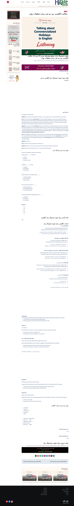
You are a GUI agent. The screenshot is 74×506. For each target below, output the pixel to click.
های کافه (47, 445)
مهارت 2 (65, 11)
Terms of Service (44, 494)
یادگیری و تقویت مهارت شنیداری (36, 445)
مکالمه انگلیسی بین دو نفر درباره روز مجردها (58, 461)
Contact (45, 488)
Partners (45, 491)
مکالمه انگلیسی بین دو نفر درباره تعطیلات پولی (48, 14)
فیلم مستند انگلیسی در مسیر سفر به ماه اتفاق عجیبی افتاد (16, 69)
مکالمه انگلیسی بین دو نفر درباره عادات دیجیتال (32, 461)
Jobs (67, 494)
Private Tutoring (65, 489)
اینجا (55, 287)
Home (67, 488)
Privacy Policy (44, 492)
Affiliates (45, 489)
